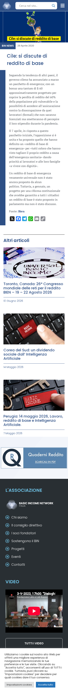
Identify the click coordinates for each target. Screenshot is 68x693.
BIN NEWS (8, 46)
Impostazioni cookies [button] (19, 684)
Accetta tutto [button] (45, 684)
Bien (21, 211)
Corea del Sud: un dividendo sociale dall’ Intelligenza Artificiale (29, 354)
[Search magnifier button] (53, 5)
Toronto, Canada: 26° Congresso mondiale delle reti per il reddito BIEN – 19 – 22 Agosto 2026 (33, 288)
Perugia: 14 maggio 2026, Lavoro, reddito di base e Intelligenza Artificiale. (33, 420)
